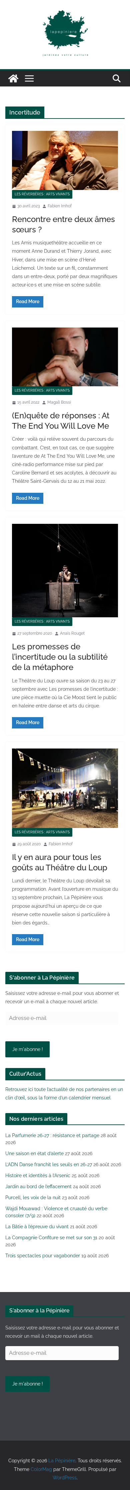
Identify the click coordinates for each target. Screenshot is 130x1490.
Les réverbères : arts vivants (42, 194)
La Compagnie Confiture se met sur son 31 (51, 1237)
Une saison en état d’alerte (34, 1153)
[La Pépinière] (13, 78)
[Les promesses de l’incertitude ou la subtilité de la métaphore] (65, 571)
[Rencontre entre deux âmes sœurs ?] (65, 160)
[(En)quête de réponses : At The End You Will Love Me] (65, 357)
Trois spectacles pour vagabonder (42, 1255)
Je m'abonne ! (27, 1049)
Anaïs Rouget (72, 633)
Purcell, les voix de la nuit (33, 1197)
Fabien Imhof (60, 206)
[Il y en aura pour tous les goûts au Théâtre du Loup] (65, 788)
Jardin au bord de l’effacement (38, 1186)
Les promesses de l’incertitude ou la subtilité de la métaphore (60, 657)
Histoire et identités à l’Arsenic (37, 1175)
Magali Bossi (59, 402)
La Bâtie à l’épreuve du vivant (37, 1226)
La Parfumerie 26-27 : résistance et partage (52, 1135)
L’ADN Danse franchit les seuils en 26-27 (48, 1164)
